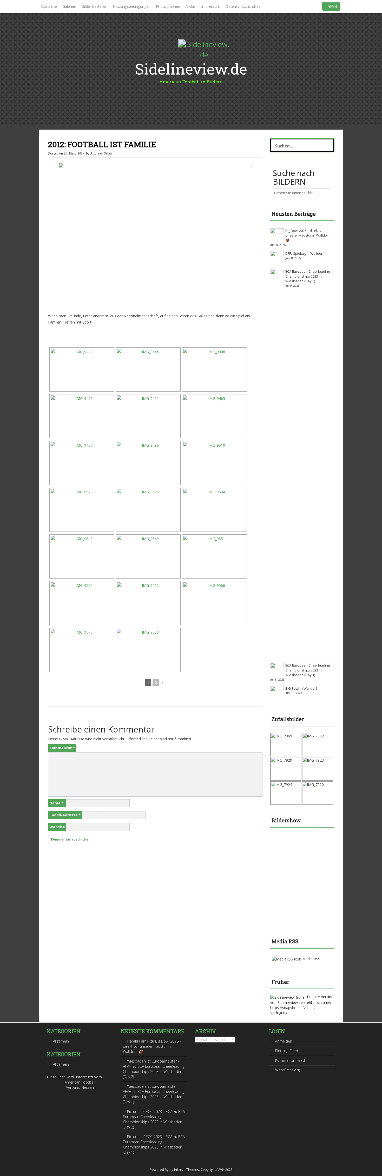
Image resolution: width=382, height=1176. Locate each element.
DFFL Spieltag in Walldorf (304, 253)
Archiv (191, 6)
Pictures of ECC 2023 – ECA (149, 1111)
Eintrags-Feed (286, 1050)
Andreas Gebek (101, 153)
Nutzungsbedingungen (131, 6)
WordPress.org (287, 1069)
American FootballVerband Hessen (80, 1085)
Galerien (69, 6)
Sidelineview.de (191, 69)
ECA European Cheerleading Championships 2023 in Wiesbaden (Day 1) (307, 670)
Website (57, 826)
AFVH (332, 6)
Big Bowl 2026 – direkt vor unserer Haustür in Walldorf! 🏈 (307, 235)
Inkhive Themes (186, 1169)
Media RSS (311, 958)
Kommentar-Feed (290, 1060)
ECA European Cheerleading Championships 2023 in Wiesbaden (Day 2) (307, 276)
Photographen (168, 6)
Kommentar (62, 747)
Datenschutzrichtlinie (243, 6)
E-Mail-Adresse (65, 814)
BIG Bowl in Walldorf (301, 688)
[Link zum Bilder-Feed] (286, 958)
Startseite (49, 6)
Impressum (210, 6)
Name (56, 803)
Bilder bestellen (94, 6)
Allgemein (61, 1041)
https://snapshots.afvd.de (291, 1007)
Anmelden (283, 1041)
